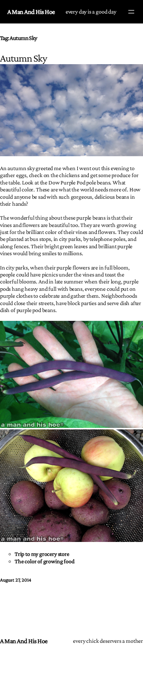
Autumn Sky (23, 58)
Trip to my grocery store (42, 554)
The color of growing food (44, 561)
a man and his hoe (31, 11)
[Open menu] (131, 11)
